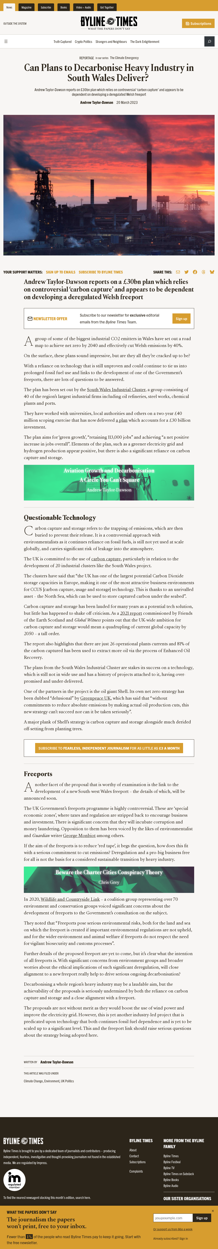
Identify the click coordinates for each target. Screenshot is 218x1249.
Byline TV (169, 1168)
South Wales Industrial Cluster (116, 390)
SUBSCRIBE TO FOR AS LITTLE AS (109, 748)
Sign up (181, 318)
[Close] (212, 1210)
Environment (51, 1081)
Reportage (86, 58)
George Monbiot (79, 836)
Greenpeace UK (95, 698)
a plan (122, 421)
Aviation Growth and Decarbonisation (109, 471)
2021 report (131, 614)
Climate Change (33, 1081)
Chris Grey (109, 883)
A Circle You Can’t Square (109, 480)
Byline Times (171, 1156)
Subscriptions (200, 23)
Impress (42, 1162)
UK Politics (67, 1081)
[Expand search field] (209, 41)
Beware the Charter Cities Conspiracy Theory (109, 873)
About (132, 1150)
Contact (134, 1156)
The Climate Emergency (124, 57)
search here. (83, 1197)
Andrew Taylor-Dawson (96, 102)
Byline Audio (171, 1185)
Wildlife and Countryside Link (70, 900)
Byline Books (171, 1179)
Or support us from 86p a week (172, 1229)
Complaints (136, 1171)
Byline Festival (172, 1162)
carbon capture (106, 559)
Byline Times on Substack (179, 1173)
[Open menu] (6, 41)
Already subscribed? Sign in (170, 1238)
